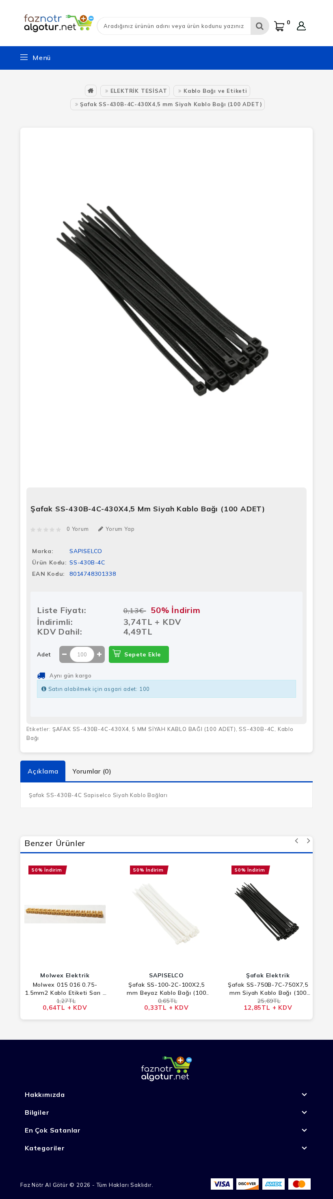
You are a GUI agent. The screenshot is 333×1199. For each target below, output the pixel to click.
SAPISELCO (85, 551)
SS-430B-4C (257, 729)
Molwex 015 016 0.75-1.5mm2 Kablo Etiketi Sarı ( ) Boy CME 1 (65, 989)
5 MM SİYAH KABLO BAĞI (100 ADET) (184, 729)
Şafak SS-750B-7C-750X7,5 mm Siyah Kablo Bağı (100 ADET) (268, 989)
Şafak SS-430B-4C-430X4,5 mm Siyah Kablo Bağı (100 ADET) (171, 104)
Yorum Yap (120, 529)
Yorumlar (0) (92, 771)
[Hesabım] (301, 26)
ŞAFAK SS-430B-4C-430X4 (90, 729)
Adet (44, 654)
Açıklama (43, 771)
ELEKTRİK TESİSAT (138, 91)
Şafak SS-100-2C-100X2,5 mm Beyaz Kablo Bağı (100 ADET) (166, 989)
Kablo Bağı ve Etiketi (215, 91)
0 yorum (78, 529)
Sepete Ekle (142, 654)
